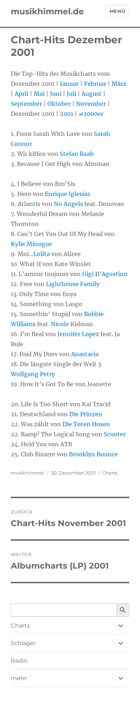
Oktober (59, 103)
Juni (55, 93)
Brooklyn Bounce (93, 454)
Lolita (41, 253)
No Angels (68, 203)
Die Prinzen (85, 414)
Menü (117, 11)
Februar (95, 83)
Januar (69, 83)
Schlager (23, 643)
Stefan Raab (77, 153)
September (26, 103)
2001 (66, 113)
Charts (109, 473)
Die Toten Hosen (86, 424)
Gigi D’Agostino (104, 273)
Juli (71, 93)
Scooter (115, 434)
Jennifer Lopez (78, 334)
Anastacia (85, 354)
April (21, 93)
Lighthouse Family (72, 284)
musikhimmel (28, 473)
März (119, 83)
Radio (19, 660)
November (91, 103)
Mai (39, 93)
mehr (19, 678)
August (91, 93)
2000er (91, 113)
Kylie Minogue (31, 243)
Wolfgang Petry (33, 374)
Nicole (60, 324)
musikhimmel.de (47, 11)
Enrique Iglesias (67, 193)
